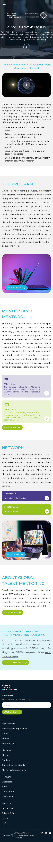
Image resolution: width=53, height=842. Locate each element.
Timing (5, 738)
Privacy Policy (9, 813)
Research (6, 733)
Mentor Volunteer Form (14, 770)
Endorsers (7, 782)
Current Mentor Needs (13, 765)
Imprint (5, 818)
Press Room (8, 791)
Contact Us (7, 808)
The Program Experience (14, 728)
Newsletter (7, 796)
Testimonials (8, 743)
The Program (8, 724)
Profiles (5, 760)
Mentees (6, 750)
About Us (6, 803)
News (4, 787)
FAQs (4, 823)
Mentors (6, 755)
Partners (6, 777)
